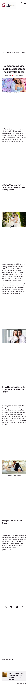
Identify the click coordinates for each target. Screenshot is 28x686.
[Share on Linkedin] (17, 607)
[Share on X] (6, 607)
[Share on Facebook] (11, 607)
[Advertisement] (14, 23)
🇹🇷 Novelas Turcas (17, 75)
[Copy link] (22, 607)
